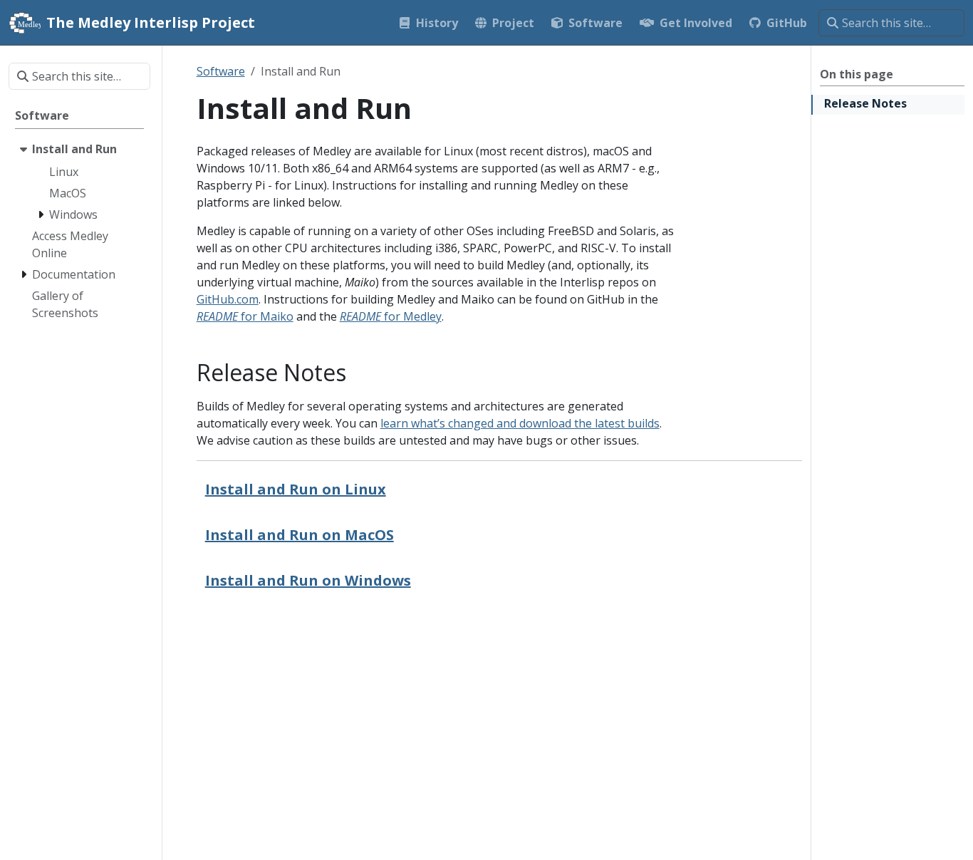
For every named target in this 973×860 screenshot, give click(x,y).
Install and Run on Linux (295, 489)
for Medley (391, 316)
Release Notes (865, 103)
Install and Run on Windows (308, 580)
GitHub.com (228, 299)
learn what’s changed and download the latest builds (520, 423)
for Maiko (245, 316)
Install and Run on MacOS (299, 534)
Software (221, 71)
